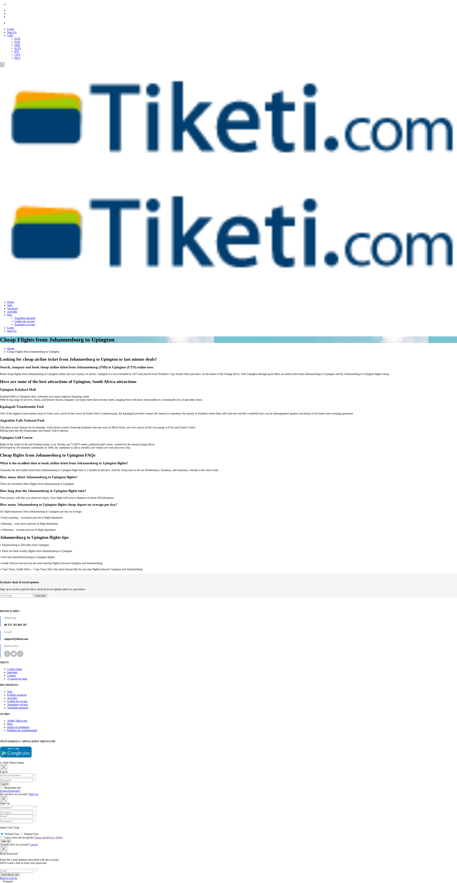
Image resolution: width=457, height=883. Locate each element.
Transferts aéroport (24, 318)
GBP (17, 45)
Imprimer (12, 672)
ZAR (17, 41)
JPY (16, 51)
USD (10, 35)
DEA (17, 57)
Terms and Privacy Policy (48, 837)
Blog (10, 723)
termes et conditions (18, 727)
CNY (17, 54)
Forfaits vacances (17, 694)
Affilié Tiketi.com (17, 720)
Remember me (12, 787)
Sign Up (12, 32)
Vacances (12, 308)
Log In (34, 844)
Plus (9, 314)
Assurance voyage (24, 324)
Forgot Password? (10, 790)
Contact (11, 675)
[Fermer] (3, 767)
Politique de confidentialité (22, 730)
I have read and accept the (33, 837)
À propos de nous (17, 678)
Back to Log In (8, 878)
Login (10, 29)
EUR (17, 38)
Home (10, 302)
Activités (12, 311)
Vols (9, 305)
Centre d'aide (14, 669)
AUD (17, 48)
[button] (228, 881)
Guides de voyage (24, 321)
